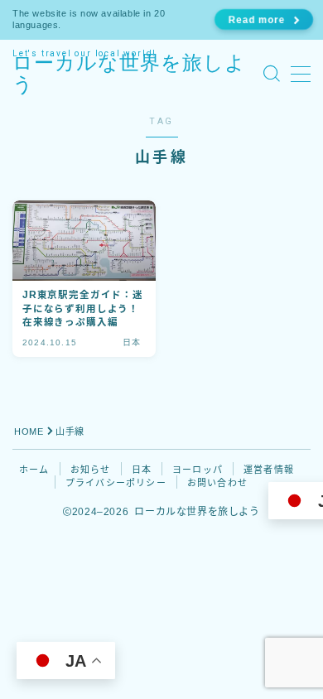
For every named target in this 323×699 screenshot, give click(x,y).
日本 (142, 470)
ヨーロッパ (197, 470)
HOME (28, 431)
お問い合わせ (217, 483)
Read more (256, 19)
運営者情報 (268, 470)
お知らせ (90, 470)
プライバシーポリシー (115, 483)
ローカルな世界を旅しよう (129, 74)
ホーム (34, 470)
